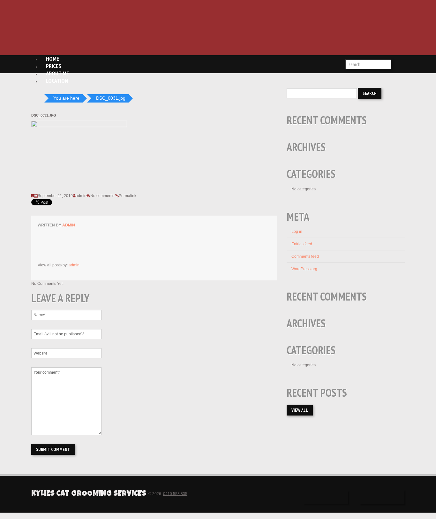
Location (57, 80)
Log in (296, 231)
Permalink (127, 196)
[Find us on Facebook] (326, 497)
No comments (102, 196)
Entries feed (301, 244)
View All (299, 410)
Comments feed (305, 256)
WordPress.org (304, 269)
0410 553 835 (175, 494)
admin (81, 196)
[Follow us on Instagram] (382, 497)
